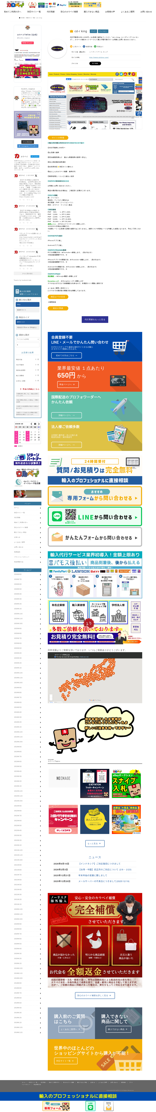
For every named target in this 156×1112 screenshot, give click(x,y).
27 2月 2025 (30, 206)
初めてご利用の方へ (12, 12)
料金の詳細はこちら (31, 389)
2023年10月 (18, 741)
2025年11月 (18, 618)
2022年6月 (18, 820)
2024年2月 (18, 722)
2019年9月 (18, 983)
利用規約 (17, 552)
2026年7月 (18, 579)
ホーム (16, 507)
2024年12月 (18, 673)
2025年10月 (18, 623)
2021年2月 (18, 899)
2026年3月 (18, 599)
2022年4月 (18, 830)
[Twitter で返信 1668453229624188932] (20, 269)
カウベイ (22, 175)
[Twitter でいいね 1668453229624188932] (28, 269)
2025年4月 (18, 653)
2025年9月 (18, 628)
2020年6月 (18, 938)
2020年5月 (18, 943)
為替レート (52, 224)
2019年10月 (18, 978)
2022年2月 (18, 840)
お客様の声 (110, 12)
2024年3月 (18, 717)
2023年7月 (18, 756)
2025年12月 (18, 613)
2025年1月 (18, 668)
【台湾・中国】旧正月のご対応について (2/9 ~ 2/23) (105, 869)
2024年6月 (18, 702)
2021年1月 (18, 904)
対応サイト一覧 (34, 12)
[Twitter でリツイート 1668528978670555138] (24, 246)
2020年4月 (18, 948)
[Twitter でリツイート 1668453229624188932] (24, 269)
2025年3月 (18, 658)
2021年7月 (18, 874)
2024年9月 (18, 687)
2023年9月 (18, 746)
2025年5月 (18, 648)
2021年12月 (18, 850)
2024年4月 (18, 712)
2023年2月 (18, 781)
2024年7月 (18, 697)
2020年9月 (18, 924)
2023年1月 (18, 786)
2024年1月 (18, 727)
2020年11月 (18, 914)
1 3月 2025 (30, 175)
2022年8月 (18, 810)
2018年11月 (18, 1032)
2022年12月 (18, 791)
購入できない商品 (91, 12)
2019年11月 (18, 973)
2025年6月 (18, 643)
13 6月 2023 (30, 229)
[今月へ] (35, 424)
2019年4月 (18, 1007)
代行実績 (51, 12)
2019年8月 (18, 988)
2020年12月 (18, 909)
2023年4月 (18, 771)
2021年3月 (18, 894)
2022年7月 (18, 815)
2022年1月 (18, 845)
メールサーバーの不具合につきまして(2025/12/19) (104, 881)
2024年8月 (18, 692)
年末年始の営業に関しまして (92, 875)
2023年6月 (18, 761)
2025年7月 (18, 638)
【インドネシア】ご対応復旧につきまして (99, 863)
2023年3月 (18, 776)
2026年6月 (18, 584)
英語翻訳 (51, 276)
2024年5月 (18, 707)
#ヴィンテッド (24, 241)
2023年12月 (18, 732)
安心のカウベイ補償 (69, 12)
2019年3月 (18, 1012)
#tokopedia (29, 262)
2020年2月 (18, 958)
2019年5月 (18, 1003)
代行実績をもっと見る (95, 319)
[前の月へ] (31, 424)
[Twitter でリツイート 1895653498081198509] (24, 200)
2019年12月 (18, 968)
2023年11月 (18, 737)
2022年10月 (18, 801)
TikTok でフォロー (27, 42)
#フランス (34, 239)
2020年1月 (18, 963)
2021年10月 (18, 860)
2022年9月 (18, 806)
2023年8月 (18, 751)
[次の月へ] (39, 424)
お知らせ (17, 537)
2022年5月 (18, 825)
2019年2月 (18, 1017)
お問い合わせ (146, 12)
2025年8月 (18, 633)
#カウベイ (26, 239)
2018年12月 (18, 1027)
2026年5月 (18, 589)
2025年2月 (18, 663)
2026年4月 (18, 594)
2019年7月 (18, 993)
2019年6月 (18, 998)
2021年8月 (18, 870)
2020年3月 (18, 953)
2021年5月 (18, 884)
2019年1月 (18, 1022)
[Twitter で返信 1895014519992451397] (20, 223)
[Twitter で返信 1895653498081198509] (20, 200)
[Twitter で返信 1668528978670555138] (20, 246)
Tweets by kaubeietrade (22, 280)
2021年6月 (18, 879)
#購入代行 (22, 242)
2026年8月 (18, 574)
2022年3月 (18, 835)
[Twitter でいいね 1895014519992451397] (28, 223)
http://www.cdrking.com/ (99, 57)
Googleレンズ (53, 281)
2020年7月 (18, 934)
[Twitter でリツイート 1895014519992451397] (24, 223)
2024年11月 (18, 677)
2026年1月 (18, 608)
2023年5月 (18, 766)
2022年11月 (18, 796)
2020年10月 (18, 919)
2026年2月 (18, 604)
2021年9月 (18, 865)
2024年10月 (18, 682)
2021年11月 (18, 855)
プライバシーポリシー (22, 557)
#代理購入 (30, 242)
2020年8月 (18, 929)
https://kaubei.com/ (26, 197)
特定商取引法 (18, 562)
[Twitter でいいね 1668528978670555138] (28, 246)
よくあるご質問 (127, 12)
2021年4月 (18, 889)
